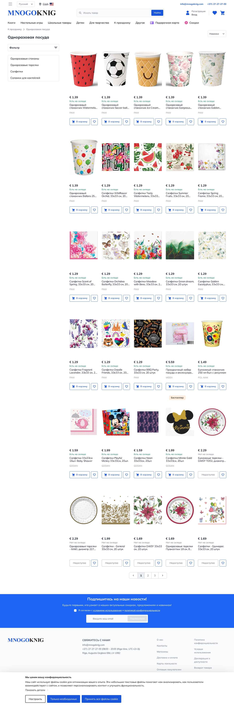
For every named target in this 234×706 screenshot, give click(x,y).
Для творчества (99, 22)
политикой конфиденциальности (142, 610)
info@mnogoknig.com (191, 4)
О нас (160, 639)
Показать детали (35, 690)
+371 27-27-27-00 (216, 4)
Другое (140, 22)
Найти (157, 12)
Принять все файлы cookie (101, 699)
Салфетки (16, 71)
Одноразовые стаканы (24, 58)
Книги (11, 22)
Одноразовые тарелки (24, 65)
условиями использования (107, 610)
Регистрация (199, 11)
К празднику (122, 22)
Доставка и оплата (167, 657)
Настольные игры (32, 22)
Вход (194, 14)
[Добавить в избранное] (94, 121)
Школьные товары (59, 22)
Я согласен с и (119, 610)
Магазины (162, 651)
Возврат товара (203, 667)
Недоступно (208, 474)
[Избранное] (215, 13)
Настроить (35, 699)
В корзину (81, 121)
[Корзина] (222, 13)
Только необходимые (63, 699)
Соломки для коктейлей (25, 77)
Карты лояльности (167, 663)
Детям (80, 22)
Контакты (162, 645)
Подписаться (137, 618)
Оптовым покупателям (169, 669)
